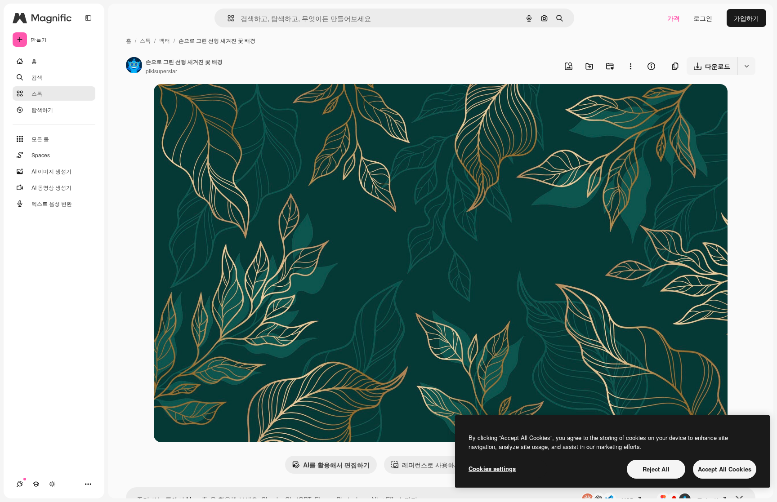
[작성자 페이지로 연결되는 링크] (134, 66)
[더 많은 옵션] (630, 66)
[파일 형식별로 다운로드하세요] (746, 66)
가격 (673, 17)
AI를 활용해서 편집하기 (336, 464)
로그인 (702, 17)
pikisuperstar (161, 71)
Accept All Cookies (724, 469)
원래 (205, 101)
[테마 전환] (52, 484)
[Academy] (36, 484)
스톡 (145, 40)
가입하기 (746, 17)
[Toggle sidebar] (88, 18)
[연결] (20, 484)
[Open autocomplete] (227, 18)
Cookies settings (492, 468)
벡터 (164, 40)
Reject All (656, 469)
